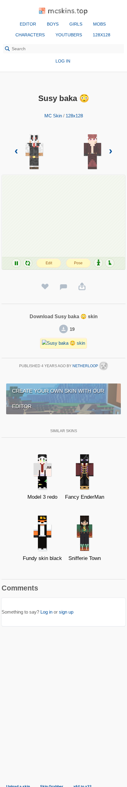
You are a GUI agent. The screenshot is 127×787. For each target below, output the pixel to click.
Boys (53, 24)
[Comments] (63, 286)
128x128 (101, 34)
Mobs (99, 24)
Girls (75, 24)
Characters (30, 34)
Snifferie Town (84, 558)
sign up (66, 612)
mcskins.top (68, 11)
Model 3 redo (42, 497)
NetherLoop (85, 366)
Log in (62, 61)
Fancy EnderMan (84, 497)
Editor (28, 24)
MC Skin (53, 115)
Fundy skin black (42, 558)
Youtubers (68, 34)
